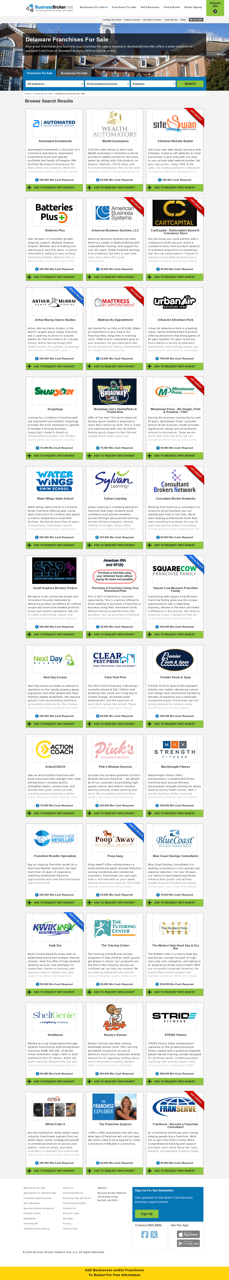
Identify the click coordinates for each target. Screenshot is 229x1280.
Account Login (71, 1213)
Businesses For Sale (74, 73)
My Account (196, 19)
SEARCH (190, 84)
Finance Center (132, 20)
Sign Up (146, 1214)
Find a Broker (172, 7)
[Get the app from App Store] (188, 1234)
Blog (183, 20)
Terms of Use (70, 1228)
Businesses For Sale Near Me (40, 1192)
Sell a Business (150, 7)
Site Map (68, 1218)
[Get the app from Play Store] (188, 1243)
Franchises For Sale (39, 73)
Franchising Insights (74, 1203)
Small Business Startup (37, 1228)
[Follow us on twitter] (153, 1234)
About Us (68, 1187)
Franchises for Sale (124, 7)
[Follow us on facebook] (144, 1234)
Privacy (67, 1223)
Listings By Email (112, 20)
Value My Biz (171, 20)
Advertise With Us (73, 1192)
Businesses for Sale (92, 7)
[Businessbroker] (49, 8)
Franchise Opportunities (37, 1198)
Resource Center (152, 20)
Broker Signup (193, 7)
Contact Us (69, 1208)
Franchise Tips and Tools (77, 1198)
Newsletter (30, 1218)
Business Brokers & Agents (39, 1208)
